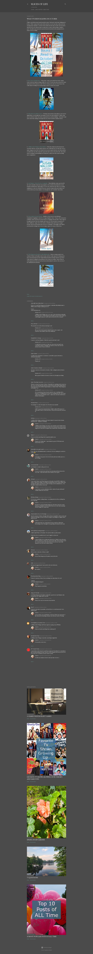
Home (32, 9)
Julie (32, 563)
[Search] (65, 3)
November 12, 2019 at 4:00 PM (45, 439)
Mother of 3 (38, 312)
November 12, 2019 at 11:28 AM (42, 549)
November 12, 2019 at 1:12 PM (45, 592)
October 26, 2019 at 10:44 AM (47, 312)
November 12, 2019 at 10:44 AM (53, 513)
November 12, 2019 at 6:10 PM (46, 635)
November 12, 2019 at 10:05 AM (45, 497)
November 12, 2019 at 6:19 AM (40, 418)
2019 (31, 296)
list (41, 296)
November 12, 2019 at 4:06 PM (45, 537)
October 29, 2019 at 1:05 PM (43, 353)
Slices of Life (39, 4)
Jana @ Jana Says (35, 635)
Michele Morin (34, 402)
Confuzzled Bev (35, 464)
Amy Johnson (34, 323)
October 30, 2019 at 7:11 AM (48, 382)
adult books (38, 296)
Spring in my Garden (36, 840)
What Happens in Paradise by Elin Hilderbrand (38, 254)
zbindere (50, 950)
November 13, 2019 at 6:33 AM (45, 655)
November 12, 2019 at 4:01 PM (45, 469)
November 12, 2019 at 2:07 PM (40, 607)
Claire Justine (34, 353)
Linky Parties (39, 9)
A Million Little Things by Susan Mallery (37, 146)
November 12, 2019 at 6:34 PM (45, 627)
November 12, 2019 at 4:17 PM (51, 622)
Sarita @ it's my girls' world (37, 449)
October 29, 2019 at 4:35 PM (46, 373)
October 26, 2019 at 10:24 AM (44, 323)
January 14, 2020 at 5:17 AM (44, 554)
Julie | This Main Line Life (37, 382)
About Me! (46, 9)
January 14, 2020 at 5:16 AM (44, 567)
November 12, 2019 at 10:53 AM (51, 530)
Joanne (37, 423)
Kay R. (32, 607)
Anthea (32, 418)
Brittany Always (34, 497)
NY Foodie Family (35, 649)
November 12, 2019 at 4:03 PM (45, 502)
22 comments (33, 718)
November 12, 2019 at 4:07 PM (45, 598)
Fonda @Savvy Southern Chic (38, 622)
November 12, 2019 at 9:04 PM (46, 648)
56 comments (33, 880)
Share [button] (28, 294)
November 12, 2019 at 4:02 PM (45, 487)
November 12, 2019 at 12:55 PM (47, 576)
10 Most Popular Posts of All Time (41, 936)
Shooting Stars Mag (35, 576)
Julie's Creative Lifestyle (36, 368)
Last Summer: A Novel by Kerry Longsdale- (38, 183)
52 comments (33, 842)
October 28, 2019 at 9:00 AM (47, 338)
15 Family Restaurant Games (39, 716)
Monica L (33, 550)
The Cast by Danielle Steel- (34, 80)
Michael (33, 479)
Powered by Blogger (48, 947)
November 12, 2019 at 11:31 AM (39, 563)
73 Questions (32, 877)
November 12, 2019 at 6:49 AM (41, 435)
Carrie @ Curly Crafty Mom (37, 303)
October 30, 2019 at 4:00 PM (47, 390)
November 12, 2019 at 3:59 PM (45, 423)
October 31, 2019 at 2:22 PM (46, 406)
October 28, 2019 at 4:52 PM (46, 342)
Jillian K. (33, 435)
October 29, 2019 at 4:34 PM (46, 359)
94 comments (33, 781)
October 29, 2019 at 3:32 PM (48, 367)
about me (34, 296)
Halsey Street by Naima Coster (35, 113)
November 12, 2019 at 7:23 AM (50, 449)
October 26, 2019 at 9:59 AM (49, 303)
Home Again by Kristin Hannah (35, 216)
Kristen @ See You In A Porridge (38, 514)
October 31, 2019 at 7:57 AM (43, 402)
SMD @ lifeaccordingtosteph (38, 530)
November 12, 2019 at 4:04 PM (45, 520)
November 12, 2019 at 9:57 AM (41, 479)
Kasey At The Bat (35, 593)
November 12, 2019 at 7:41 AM (45, 464)
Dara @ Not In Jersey (36, 338)
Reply (32, 320)
